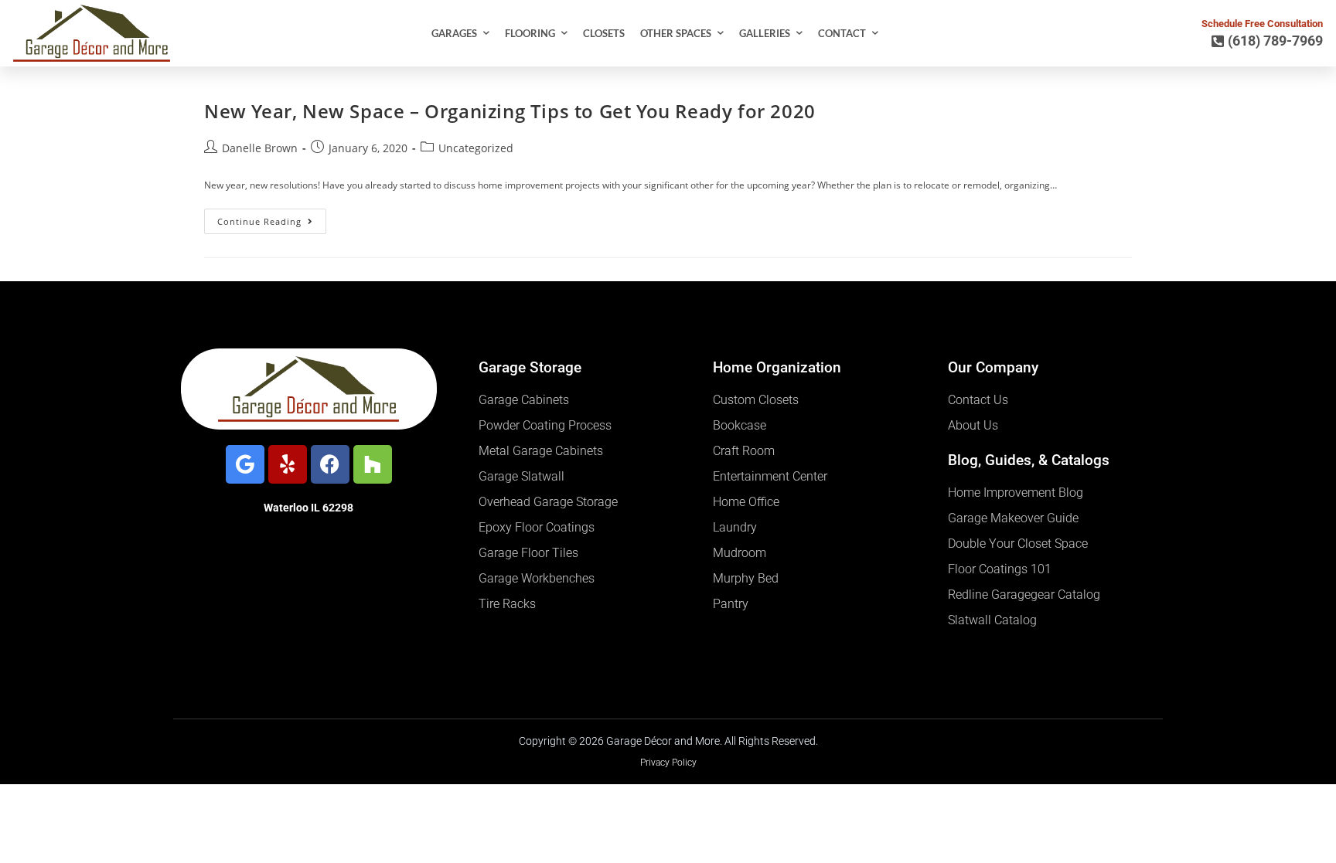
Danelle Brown (260, 148)
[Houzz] (372, 464)
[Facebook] (330, 464)
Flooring (530, 33)
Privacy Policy (668, 762)
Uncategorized (475, 148)
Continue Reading (271, 218)
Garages (454, 33)
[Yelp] (287, 464)
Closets (604, 33)
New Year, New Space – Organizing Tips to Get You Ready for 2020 (510, 111)
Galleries (764, 33)
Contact (842, 33)
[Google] (245, 464)
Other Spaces (675, 33)
